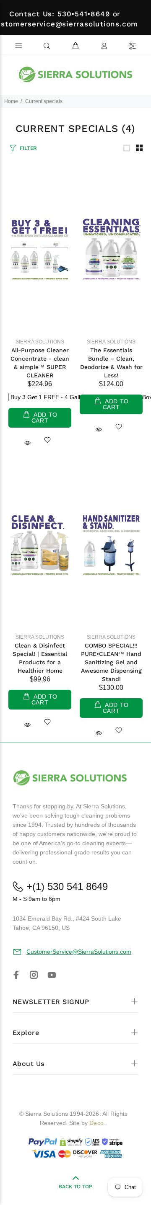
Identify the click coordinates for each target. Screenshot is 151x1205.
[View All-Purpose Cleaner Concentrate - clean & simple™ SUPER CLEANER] (39, 249)
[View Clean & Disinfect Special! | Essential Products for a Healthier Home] (39, 544)
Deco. (97, 1123)
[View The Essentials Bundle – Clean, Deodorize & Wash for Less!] (111, 249)
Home (11, 101)
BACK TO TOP (75, 1187)
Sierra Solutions (40, 342)
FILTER (28, 148)
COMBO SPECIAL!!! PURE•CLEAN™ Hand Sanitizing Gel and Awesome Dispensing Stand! (111, 662)
